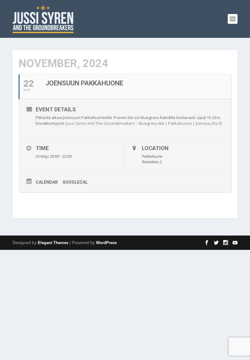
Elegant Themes (53, 242)
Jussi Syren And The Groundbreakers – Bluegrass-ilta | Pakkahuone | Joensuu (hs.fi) (144, 123)
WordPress (106, 242)
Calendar (47, 182)
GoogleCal (75, 182)
